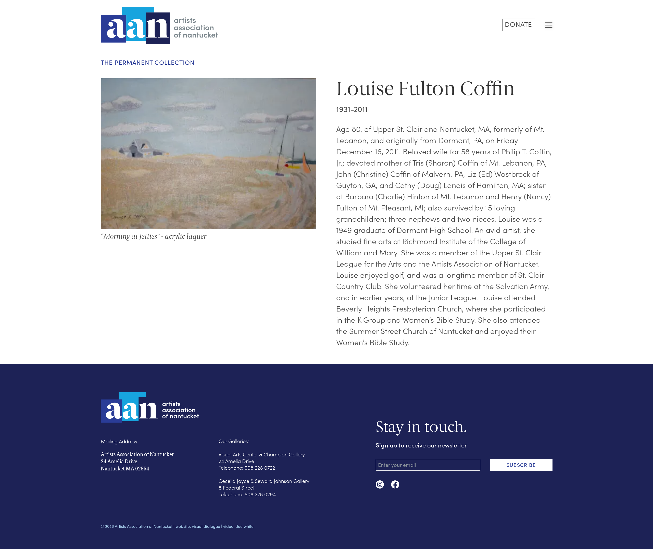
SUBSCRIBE (521, 464)
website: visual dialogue (197, 526)
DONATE (518, 24)
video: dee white (238, 526)
